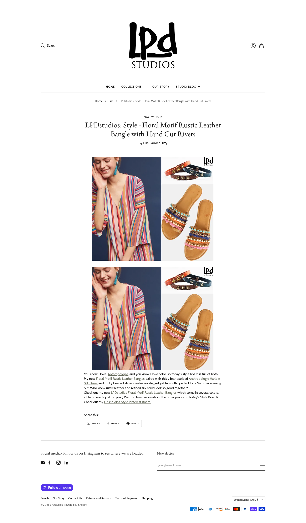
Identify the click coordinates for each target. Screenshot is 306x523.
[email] (43, 464)
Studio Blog (186, 86)
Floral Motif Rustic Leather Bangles (120, 379)
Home (110, 86)
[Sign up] (262, 465)
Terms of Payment (126, 498)
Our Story (160, 86)
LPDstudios (56, 504)
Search (45, 498)
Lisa (111, 101)
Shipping (147, 498)
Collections (131, 86)
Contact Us (75, 498)
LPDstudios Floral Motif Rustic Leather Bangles (144, 393)
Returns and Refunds (99, 498)
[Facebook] (49, 464)
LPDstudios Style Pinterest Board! (127, 402)
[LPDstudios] (153, 45)
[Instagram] (58, 464)
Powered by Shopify (75, 504)
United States (246, 499)
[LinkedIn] (66, 464)
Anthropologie (118, 374)
